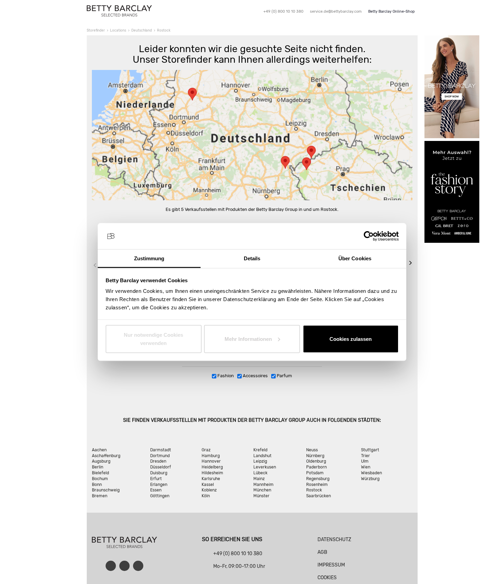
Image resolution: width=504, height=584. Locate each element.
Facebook (111, 566)
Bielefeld (100, 472)
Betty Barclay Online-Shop (391, 11)
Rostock (314, 490)
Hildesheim (212, 472)
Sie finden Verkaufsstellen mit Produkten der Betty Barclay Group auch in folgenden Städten (251, 420)
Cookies (327, 578)
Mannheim (263, 484)
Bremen (99, 495)
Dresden (158, 461)
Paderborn (316, 467)
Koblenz (209, 490)
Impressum (331, 565)
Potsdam (315, 472)
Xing (138, 566)
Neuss (312, 450)
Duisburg (158, 472)
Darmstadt (160, 450)
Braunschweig (106, 490)
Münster (261, 495)
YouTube (124, 566)
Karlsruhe (211, 478)
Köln (206, 495)
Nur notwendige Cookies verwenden (153, 339)
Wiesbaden (371, 472)
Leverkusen (264, 467)
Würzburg (370, 478)
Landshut (262, 455)
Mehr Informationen (248, 339)
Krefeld (260, 450)
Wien (365, 467)
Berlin (97, 467)
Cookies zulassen (350, 339)
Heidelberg (212, 467)
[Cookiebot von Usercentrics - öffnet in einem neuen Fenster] (369, 236)
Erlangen (158, 484)
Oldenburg (316, 461)
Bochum (100, 478)
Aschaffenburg (106, 455)
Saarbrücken (318, 495)
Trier (365, 455)
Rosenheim (317, 484)
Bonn (97, 484)
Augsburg (101, 461)
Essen (155, 490)
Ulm (365, 461)
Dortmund (160, 455)
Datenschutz (334, 540)
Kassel (208, 484)
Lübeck (260, 472)
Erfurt (156, 478)
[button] (192, 94)
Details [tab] (252, 258)
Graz (206, 450)
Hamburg (211, 455)
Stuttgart (370, 450)
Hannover (211, 461)
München (262, 490)
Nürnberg (315, 455)
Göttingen (159, 495)
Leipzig (260, 461)
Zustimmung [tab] (149, 258)
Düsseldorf (160, 467)
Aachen (99, 450)
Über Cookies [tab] (354, 258)
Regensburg (317, 478)
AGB (322, 552)
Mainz (259, 478)
